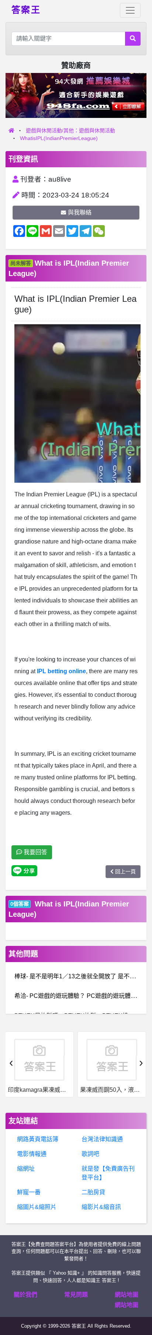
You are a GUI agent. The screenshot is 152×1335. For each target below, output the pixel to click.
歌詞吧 (90, 1154)
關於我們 (25, 1295)
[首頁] (11, 130)
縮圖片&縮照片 (36, 1207)
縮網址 (26, 1168)
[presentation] (11, 1062)
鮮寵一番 (29, 1192)
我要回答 (34, 852)
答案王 (26, 9)
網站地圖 (126, 1295)
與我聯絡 (79, 212)
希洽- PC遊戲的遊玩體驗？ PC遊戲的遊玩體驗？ (78, 996)
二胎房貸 (93, 1192)
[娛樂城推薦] (76, 95)
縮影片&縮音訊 (101, 1207)
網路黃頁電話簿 (37, 1139)
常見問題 (76, 1295)
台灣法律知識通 (102, 1139)
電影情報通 (31, 1154)
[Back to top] (139, 1303)
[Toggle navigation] (130, 10)
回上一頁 (125, 871)
